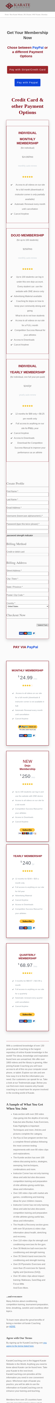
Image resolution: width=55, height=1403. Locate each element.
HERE (12, 1326)
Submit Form (43, 625)
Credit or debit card (15, 552)
